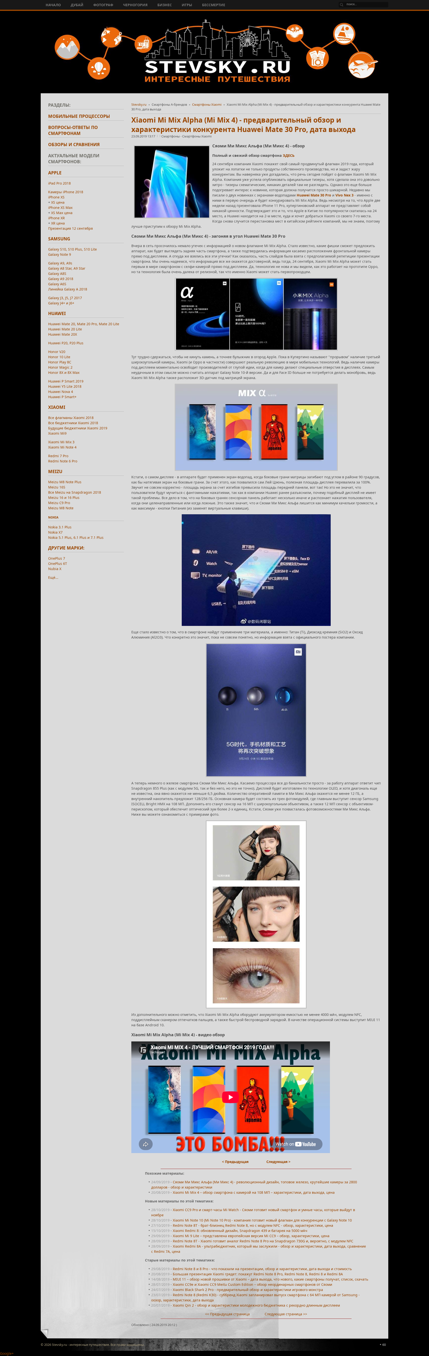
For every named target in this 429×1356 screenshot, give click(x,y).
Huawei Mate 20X (62, 334)
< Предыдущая (235, 1161)
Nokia (53, 517)
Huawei (57, 313)
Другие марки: (66, 548)
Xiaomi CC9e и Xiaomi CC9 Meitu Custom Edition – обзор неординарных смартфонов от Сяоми (252, 1284)
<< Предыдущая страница (227, 1314)
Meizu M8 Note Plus (64, 482)
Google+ (7, 1353)
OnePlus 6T (57, 563)
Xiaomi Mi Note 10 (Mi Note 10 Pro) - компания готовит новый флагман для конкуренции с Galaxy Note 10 (262, 1220)
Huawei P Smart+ (62, 396)
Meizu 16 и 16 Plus (63, 497)
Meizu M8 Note (60, 508)
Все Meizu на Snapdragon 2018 (74, 492)
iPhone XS (56, 197)
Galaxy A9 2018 (60, 278)
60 (384, 1344)
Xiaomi (56, 407)
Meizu (55, 471)
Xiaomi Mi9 (57, 433)
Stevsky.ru (138, 104)
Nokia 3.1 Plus (60, 527)
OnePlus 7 (56, 558)
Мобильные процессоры (79, 116)
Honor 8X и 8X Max (63, 372)
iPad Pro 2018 (59, 183)
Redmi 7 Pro (58, 455)
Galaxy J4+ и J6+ (61, 303)
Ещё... (53, 577)
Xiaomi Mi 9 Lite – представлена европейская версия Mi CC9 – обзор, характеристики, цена (251, 1235)
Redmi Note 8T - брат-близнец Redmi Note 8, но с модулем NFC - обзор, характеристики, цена (253, 1225)
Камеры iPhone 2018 (65, 192)
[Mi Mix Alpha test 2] (256, 914)
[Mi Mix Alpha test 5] (256, 427)
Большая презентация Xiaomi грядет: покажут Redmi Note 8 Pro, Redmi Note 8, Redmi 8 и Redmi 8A (258, 1274)
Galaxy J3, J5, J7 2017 (65, 297)
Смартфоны (170, 136)
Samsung (59, 239)
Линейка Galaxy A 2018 (67, 289)
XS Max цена (61, 212)
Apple (55, 173)
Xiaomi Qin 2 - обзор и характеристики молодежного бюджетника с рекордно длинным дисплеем (256, 1305)
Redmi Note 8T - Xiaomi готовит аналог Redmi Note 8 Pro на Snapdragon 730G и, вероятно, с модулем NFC (263, 1241)
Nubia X (54, 568)
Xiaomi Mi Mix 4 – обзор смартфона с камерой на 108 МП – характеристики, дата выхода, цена (254, 1192)
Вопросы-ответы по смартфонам (73, 130)
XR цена (58, 223)
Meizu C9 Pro (59, 502)
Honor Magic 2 (60, 367)
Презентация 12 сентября (70, 228)
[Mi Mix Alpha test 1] (256, 314)
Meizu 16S (56, 487)
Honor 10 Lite (59, 357)
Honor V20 (56, 351)
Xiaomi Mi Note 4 (62, 447)
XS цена (58, 202)
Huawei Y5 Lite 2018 (64, 386)
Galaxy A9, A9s (60, 263)
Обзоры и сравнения (74, 144)
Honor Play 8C (59, 362)
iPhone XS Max (60, 207)
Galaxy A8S (57, 273)
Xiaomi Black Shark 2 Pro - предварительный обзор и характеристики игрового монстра (248, 1289)
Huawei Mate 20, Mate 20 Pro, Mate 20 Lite (83, 324)
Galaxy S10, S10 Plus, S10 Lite (72, 249)
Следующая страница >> (286, 1314)
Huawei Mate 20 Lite (65, 329)
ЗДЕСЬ (288, 155)
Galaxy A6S (57, 284)
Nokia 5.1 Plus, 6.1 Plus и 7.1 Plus (76, 537)
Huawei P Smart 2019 (65, 381)
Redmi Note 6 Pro (62, 461)
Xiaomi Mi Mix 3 (61, 442)
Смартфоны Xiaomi (206, 104)
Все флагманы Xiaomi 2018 (71, 417)
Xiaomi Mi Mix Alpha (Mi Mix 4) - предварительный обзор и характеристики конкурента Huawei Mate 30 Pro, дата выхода (243, 124)
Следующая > (278, 1161)
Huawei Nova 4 (60, 391)
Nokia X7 (55, 532)
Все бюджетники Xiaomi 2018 (73, 422)
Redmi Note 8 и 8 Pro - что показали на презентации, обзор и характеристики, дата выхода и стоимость (262, 1268)
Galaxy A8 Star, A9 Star (66, 268)
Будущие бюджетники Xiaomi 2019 (77, 428)
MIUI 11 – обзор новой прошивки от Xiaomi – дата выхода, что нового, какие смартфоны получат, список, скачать (270, 1279)
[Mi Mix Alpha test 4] (256, 710)
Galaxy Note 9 (59, 254)
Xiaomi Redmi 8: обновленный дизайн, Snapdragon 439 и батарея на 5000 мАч (240, 1230)
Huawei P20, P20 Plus (65, 343)
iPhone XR (56, 218)
